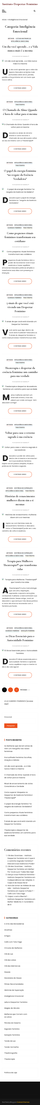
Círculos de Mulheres (13, 948)
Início (4, 19)
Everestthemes (23, 1102)
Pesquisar (8, 717)
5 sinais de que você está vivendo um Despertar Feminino (20, 307)
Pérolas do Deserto (12, 1023)
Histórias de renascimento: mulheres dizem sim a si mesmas (20, 500)
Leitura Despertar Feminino (16, 1002)
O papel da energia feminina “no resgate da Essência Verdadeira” (20, 175)
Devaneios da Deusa (13, 978)
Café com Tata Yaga (13, 942)
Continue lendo (20, 88)
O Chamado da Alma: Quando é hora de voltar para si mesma (20, 776)
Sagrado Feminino (14, 228)
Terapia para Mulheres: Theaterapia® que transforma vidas (20, 565)
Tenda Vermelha (11, 1047)
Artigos (11, 38)
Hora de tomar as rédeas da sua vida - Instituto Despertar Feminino (21, 888)
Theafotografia (10, 1053)
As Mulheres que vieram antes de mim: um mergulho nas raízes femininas (18, 749)
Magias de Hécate (12, 1008)
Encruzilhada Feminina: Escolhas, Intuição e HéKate (18, 758)
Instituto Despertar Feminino (20, 4)
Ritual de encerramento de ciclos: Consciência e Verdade (18, 785)
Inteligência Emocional (20, 41)
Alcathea (8, 930)
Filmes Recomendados (14, 984)
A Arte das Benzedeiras (14, 924)
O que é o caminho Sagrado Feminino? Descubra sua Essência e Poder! (21, 861)
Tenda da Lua (10, 1041)
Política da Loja (10, 1072)
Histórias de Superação (23, 488)
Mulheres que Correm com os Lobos (15, 1015)
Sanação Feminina (28, 631)
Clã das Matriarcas (23, 38)
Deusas (7, 972)
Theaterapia (20, 104)
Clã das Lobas (10, 960)
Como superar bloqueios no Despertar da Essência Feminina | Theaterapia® (18, 795)
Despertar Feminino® (22, 56)
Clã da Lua (8, 954)
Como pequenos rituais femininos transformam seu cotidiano (20, 237)
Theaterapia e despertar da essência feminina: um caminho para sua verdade (20, 372)
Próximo (23, 690)
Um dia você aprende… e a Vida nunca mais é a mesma (17, 767)
